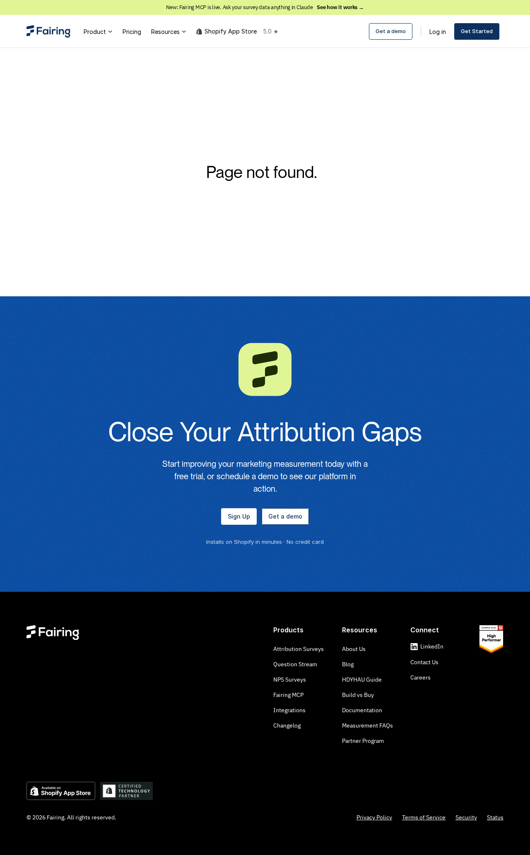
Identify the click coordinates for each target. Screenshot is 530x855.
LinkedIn (431, 646)
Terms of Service (424, 817)
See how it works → (340, 7)
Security (466, 817)
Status (495, 817)
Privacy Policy (374, 817)
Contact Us (424, 662)
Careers (420, 677)
